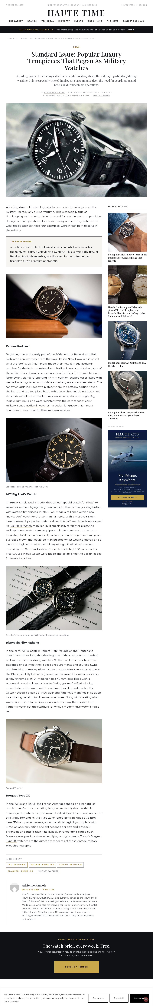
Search (143, 5)
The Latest (16, 21)
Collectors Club (133, 21)
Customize (98, 998)
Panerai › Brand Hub (70, 865)
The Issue (112, 21)
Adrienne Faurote (54, 92)
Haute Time (12, 39)
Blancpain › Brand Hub (20, 871)
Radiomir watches (38, 405)
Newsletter (128, 5)
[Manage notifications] (146, 999)
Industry (64, 21)
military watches (48, 871)
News (24, 39)
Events (78, 21)
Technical (47, 21)
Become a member (76, 967)
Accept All (139, 998)
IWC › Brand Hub (17, 865)
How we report (101, 96)
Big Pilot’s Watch (21, 525)
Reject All (119, 998)
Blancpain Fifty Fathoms (27, 674)
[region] (76, 997)
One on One (95, 21)
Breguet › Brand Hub (42, 865)
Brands (32, 21)
